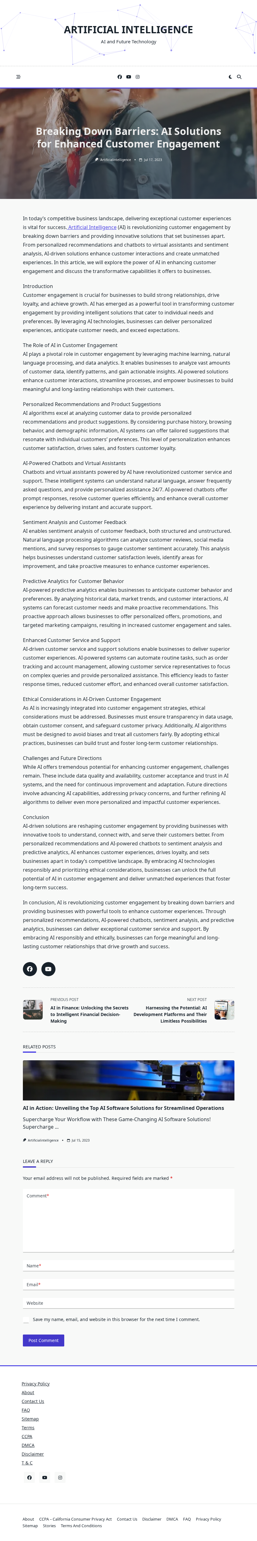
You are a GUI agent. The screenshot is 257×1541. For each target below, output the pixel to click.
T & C (27, 1463)
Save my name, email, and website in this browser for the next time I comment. (116, 1319)
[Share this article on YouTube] (48, 969)
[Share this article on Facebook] (30, 969)
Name (34, 1266)
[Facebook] (120, 77)
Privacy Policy (36, 1384)
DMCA (28, 1445)
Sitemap (30, 1419)
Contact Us (33, 1401)
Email (33, 1284)
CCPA (27, 1436)
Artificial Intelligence (128, 29)
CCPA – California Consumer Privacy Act (75, 1519)
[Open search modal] (239, 77)
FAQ (26, 1410)
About (28, 1392)
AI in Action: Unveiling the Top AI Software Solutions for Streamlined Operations (123, 1108)
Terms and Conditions (81, 1525)
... (57, 1126)
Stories (49, 1525)
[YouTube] (128, 77)
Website (35, 1303)
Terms (28, 1428)
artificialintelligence (115, 160)
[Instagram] (137, 77)
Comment (38, 1196)
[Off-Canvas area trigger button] (18, 77)
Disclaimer (33, 1454)
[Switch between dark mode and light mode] (230, 77)
